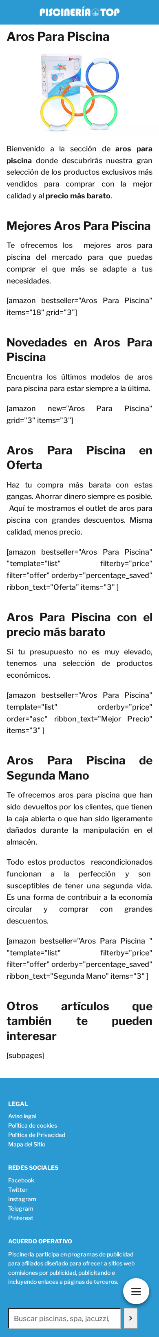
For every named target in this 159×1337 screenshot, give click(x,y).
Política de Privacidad (36, 1134)
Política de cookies (32, 1125)
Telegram (20, 1208)
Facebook (21, 1180)
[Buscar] (131, 1318)
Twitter (18, 1189)
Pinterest (20, 1217)
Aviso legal (22, 1115)
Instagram (22, 1198)
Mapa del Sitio (26, 1144)
